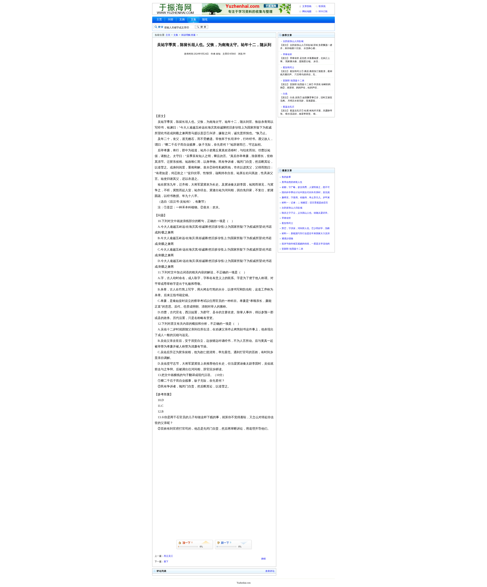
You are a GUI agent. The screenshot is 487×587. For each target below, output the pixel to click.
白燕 (285, 93)
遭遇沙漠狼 (287, 238)
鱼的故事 (286, 177)
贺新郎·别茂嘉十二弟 (293, 80)
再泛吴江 (168, 556)
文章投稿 (306, 6)
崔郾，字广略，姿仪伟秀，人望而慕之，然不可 (306, 187)
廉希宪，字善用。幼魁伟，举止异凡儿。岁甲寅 (306, 197)
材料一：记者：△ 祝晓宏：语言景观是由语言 (305, 202)
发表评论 (270, 571)
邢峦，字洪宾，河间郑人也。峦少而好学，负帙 (306, 228)
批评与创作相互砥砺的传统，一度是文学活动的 (306, 243)
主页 (159, 19)
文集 (193, 19)
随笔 (205, 19)
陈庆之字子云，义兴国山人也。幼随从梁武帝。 (306, 213)
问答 (170, 19)
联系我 (322, 6)
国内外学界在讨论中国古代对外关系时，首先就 (306, 192)
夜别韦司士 (288, 67)
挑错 (263, 558)
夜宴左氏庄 (288, 107)
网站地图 (306, 11)
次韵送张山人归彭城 (293, 41)
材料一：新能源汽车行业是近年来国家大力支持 (306, 233)
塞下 (166, 561)
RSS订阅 (323, 11)
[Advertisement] (214, 84)
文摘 (182, 19)
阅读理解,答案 (188, 35)
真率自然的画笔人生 (292, 182)
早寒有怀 (287, 54)
